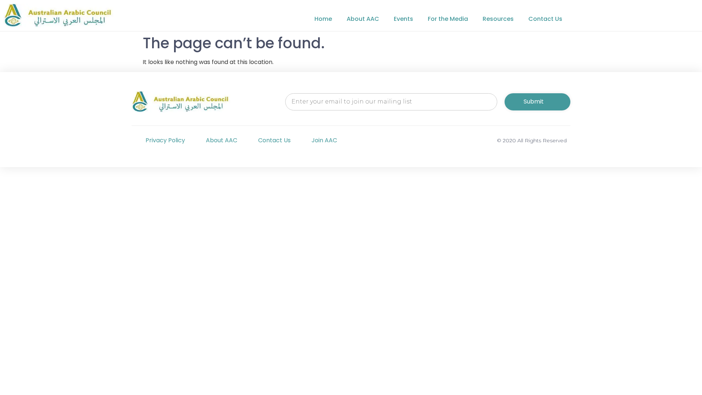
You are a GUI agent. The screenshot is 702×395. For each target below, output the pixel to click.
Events (403, 19)
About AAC (363, 19)
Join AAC (324, 140)
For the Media (448, 19)
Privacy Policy (165, 140)
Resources (498, 19)
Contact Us (545, 19)
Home (323, 19)
